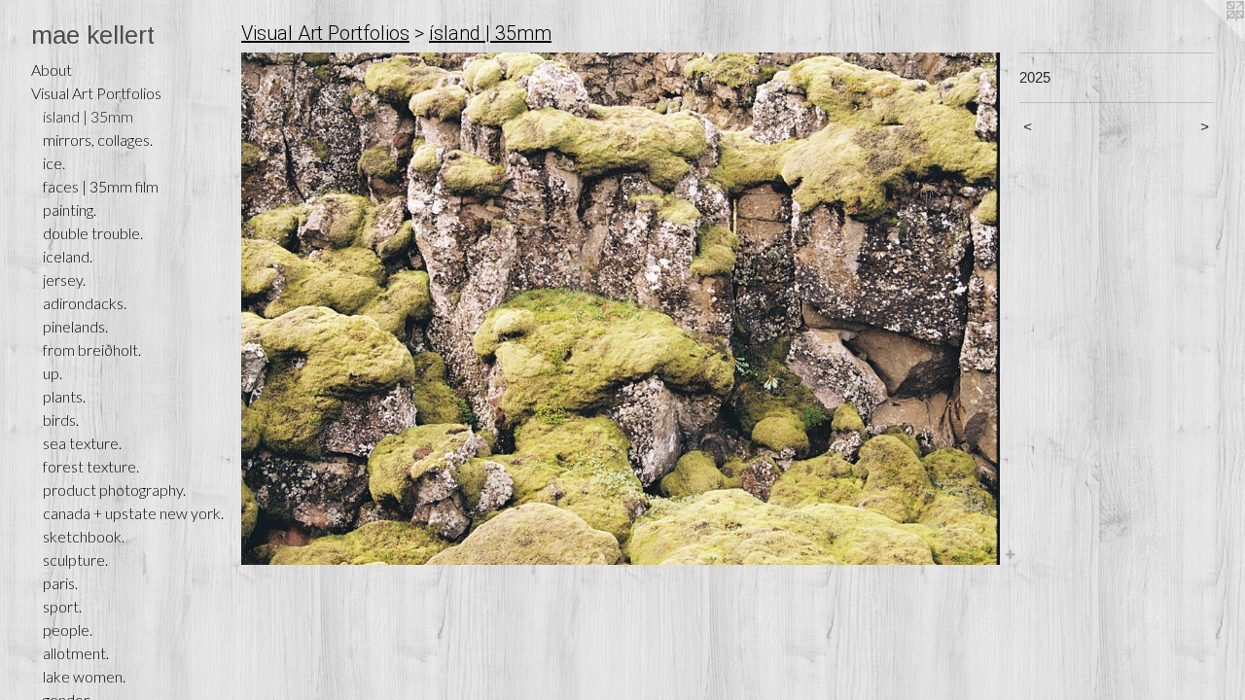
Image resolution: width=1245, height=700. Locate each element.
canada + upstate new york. (133, 513)
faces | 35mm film (101, 186)
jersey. (64, 279)
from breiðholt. (92, 349)
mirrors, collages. (98, 139)
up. (52, 373)
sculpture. (75, 559)
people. (67, 629)
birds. (61, 419)
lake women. (84, 676)
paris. (60, 583)
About (51, 69)
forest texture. (91, 466)
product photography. (114, 489)
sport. (62, 606)
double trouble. (93, 233)
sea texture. (82, 443)
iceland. (67, 256)
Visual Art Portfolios (96, 93)
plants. (64, 396)
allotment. (76, 653)
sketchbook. (83, 536)
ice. (54, 163)
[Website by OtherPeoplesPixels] (1206, 39)
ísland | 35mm (88, 116)
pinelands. (75, 326)
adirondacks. (84, 303)
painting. (69, 209)
